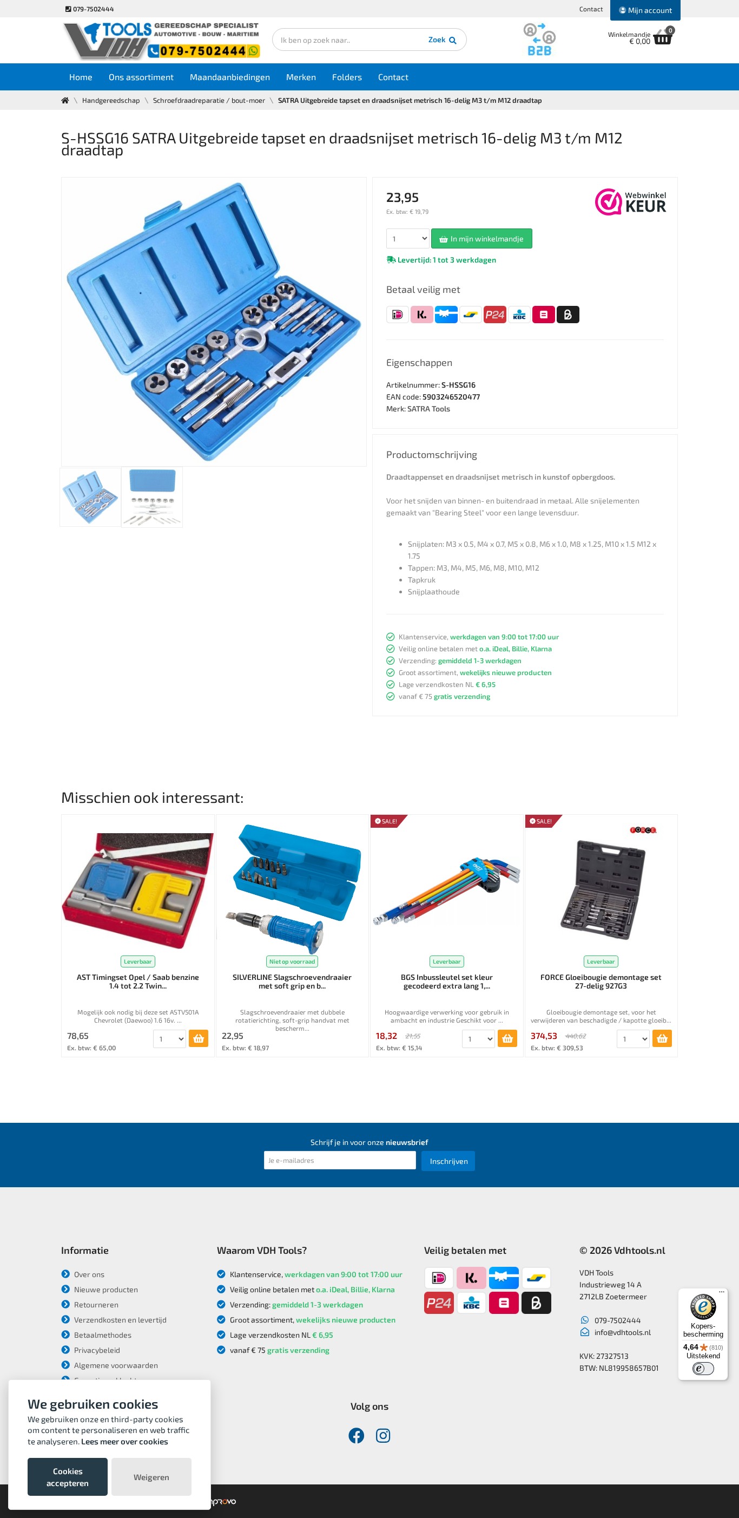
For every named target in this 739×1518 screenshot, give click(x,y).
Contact (591, 8)
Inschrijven (449, 1161)
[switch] (703, 1368)
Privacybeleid (96, 1350)
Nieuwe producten (105, 1289)
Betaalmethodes (101, 1334)
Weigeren (151, 1477)
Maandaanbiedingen (230, 76)
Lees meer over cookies (124, 1441)
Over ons (88, 1274)
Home (81, 76)
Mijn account (649, 10)
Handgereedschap (111, 100)
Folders (347, 76)
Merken (301, 76)
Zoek (437, 39)
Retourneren (95, 1304)
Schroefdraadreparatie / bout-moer (209, 100)
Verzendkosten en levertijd (119, 1319)
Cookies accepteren (68, 1477)
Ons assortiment (141, 76)
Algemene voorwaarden (115, 1365)
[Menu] (721, 1294)
